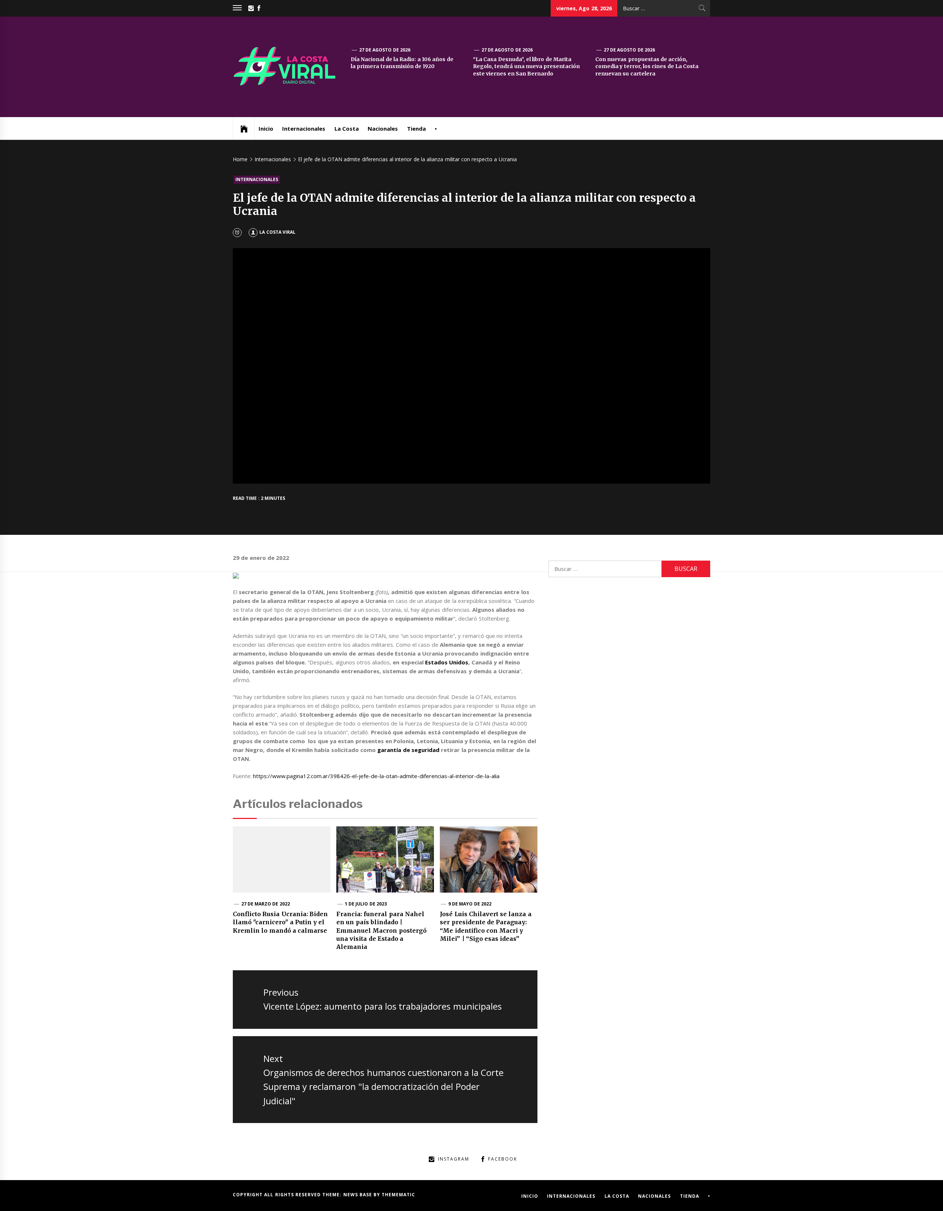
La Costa (346, 128)
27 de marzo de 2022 (265, 904)
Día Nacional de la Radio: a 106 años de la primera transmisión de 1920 (402, 63)
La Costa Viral (277, 232)
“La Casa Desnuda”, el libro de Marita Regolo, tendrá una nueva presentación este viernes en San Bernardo (526, 66)
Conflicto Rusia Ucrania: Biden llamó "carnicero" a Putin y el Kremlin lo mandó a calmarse (280, 922)
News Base (358, 1194)
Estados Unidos (446, 662)
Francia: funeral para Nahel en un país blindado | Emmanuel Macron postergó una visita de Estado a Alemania (381, 930)
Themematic (398, 1194)
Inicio (266, 128)
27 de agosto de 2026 (384, 50)
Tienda (416, 128)
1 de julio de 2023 (366, 904)
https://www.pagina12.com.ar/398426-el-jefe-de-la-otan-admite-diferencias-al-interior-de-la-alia (376, 776)
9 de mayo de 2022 (469, 904)
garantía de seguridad (408, 749)
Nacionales (383, 128)
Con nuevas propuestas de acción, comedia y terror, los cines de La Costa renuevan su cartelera (646, 66)
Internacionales (303, 128)
